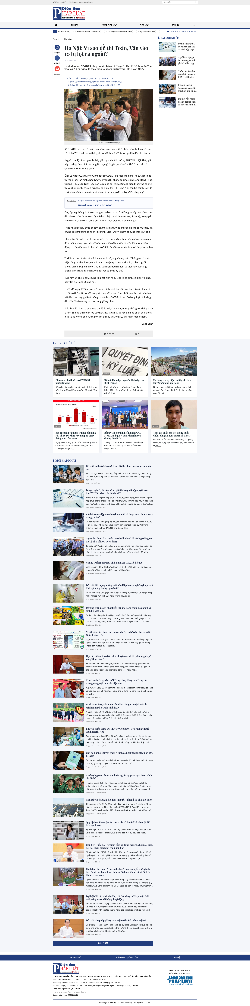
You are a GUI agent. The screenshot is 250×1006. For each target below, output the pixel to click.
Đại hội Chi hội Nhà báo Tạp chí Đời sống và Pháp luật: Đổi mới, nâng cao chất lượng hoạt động (117, 898)
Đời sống (58, 373)
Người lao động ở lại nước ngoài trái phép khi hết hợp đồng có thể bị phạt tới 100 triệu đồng (119, 540)
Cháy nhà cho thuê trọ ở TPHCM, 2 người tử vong (73, 381)
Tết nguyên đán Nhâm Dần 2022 (106, 32)
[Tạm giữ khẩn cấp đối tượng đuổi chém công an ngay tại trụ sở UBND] (174, 414)
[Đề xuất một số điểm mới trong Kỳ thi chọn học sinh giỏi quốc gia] (68, 474)
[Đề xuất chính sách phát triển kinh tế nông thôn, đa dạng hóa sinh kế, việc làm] (68, 615)
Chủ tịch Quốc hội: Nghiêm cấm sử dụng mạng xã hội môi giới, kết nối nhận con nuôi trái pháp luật (119, 846)
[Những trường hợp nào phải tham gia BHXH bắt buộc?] (68, 570)
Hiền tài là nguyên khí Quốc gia (74, 32)
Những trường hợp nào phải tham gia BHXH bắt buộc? (114, 562)
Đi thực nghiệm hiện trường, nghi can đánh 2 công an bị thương (94, 82)
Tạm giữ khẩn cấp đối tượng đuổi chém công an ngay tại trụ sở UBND (171, 434)
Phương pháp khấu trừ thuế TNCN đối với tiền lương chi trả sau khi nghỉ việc (117, 730)
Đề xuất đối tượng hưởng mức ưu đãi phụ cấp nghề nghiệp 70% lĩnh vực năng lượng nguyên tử (119, 587)
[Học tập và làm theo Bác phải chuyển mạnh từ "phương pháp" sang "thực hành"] (68, 664)
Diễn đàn (97, 483)
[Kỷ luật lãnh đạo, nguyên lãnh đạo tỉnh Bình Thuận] (125, 361)
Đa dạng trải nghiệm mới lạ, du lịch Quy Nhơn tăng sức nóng (172, 381)
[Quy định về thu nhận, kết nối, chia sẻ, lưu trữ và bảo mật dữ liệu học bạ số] (68, 830)
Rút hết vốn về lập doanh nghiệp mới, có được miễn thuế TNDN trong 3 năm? (119, 516)
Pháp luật (98, 555)
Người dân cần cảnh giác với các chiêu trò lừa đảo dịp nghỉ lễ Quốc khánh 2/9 (118, 633)
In (138, 334)
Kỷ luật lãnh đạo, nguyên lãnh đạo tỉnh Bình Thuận (124, 381)
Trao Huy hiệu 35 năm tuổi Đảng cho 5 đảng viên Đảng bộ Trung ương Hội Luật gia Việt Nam (116, 682)
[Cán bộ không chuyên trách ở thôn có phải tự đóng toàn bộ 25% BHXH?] (68, 760)
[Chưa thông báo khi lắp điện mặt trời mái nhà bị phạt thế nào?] (68, 807)
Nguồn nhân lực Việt (133, 32)
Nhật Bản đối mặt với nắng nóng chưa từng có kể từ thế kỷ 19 (93, 85)
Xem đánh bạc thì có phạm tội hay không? (94, 205)
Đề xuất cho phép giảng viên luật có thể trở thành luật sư (116, 920)
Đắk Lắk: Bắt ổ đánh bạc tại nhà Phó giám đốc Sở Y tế (90, 79)
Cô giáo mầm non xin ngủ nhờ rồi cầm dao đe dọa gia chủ (101, 201)
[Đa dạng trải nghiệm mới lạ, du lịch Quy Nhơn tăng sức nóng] (174, 361)
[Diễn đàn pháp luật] (69, 13)
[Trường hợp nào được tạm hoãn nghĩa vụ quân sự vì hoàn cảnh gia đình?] (68, 783)
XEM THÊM (103, 943)
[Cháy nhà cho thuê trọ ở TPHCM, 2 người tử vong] (76, 361)
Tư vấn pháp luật (100, 507)
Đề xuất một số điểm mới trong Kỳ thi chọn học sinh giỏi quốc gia (118, 467)
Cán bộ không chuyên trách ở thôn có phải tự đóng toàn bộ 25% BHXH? (119, 754)
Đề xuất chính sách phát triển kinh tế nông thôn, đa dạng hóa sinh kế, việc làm (118, 609)
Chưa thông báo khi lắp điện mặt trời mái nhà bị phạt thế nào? (119, 799)
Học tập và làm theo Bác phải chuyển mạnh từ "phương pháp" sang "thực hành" (118, 658)
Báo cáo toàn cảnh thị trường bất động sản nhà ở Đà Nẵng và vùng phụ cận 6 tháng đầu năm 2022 (75, 435)
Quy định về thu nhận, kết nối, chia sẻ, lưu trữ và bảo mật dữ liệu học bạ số (117, 824)
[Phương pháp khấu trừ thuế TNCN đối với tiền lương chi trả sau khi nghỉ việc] (68, 736)
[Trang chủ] (56, 25)
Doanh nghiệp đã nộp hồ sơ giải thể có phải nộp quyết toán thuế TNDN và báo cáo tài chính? (117, 492)
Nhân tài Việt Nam (156, 32)
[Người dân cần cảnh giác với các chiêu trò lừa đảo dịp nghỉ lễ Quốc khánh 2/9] (68, 640)
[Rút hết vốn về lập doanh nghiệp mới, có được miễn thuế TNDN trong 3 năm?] (68, 522)
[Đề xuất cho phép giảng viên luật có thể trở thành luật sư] (68, 928)
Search (195, 2)
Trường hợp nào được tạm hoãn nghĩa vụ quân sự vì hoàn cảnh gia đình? (119, 777)
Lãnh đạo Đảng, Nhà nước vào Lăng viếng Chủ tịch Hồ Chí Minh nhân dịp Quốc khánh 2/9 (116, 706)
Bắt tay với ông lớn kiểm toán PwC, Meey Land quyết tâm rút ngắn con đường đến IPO (122, 435)
